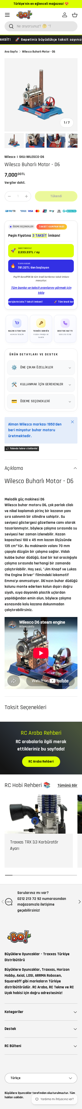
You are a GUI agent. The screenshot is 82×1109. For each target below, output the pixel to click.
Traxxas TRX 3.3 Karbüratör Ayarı (34, 845)
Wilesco (10, 157)
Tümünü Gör (67, 785)
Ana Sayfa (11, 51)
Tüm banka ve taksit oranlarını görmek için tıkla (41, 290)
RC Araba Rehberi (41, 761)
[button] (75, 15)
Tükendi (56, 196)
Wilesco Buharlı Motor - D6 (38, 51)
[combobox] (41, 26)
